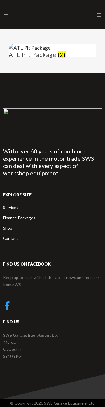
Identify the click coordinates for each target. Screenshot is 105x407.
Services (10, 207)
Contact (10, 238)
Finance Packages (19, 217)
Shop (7, 227)
